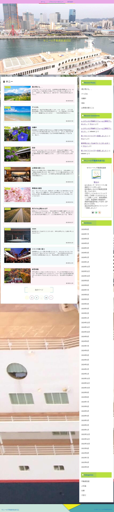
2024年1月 (85, 374)
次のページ (39, 290)
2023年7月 (85, 402)
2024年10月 (85, 332)
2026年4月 (85, 248)
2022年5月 (85, 467)
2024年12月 (85, 322)
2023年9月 (85, 392)
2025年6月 (85, 294)
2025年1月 (85, 318)
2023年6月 (85, 406)
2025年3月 (85, 308)
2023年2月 (85, 425)
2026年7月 (85, 234)
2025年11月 (85, 271)
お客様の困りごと (87, 108)
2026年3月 (85, 253)
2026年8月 (85, 229)
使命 (83, 103)
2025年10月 (85, 276)
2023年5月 (85, 411)
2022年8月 (85, 453)
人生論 (83, 486)
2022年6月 (85, 462)
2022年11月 (85, 439)
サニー (92, 124)
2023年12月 (85, 378)
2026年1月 (85, 262)
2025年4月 (85, 304)
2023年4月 (85, 416)
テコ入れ (84, 94)
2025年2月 (85, 313)
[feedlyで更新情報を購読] (96, 212)
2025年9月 (85, 280)
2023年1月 (85, 430)
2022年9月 (85, 448)
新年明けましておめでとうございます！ (95, 143)
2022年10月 (85, 444)
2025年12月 (85, 267)
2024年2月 (85, 369)
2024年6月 (85, 350)
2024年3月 (85, 364)
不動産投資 (85, 481)
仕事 (83, 490)
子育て (83, 495)
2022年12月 (85, 434)
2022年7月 (85, 458)
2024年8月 (85, 341)
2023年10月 (85, 388)
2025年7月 (85, 290)
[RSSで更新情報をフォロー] (99, 212)
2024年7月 (85, 346)
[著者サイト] (92, 212)
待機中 (83, 98)
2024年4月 (85, 360)
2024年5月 (85, 355)
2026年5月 (85, 243)
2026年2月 (85, 257)
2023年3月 (85, 420)
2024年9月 (85, 336)
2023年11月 (85, 383)
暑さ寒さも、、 (87, 89)
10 (46, 298)
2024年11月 (85, 327)
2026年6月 (85, 239)
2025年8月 (85, 285)
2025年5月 (85, 299)
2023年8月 (85, 397)
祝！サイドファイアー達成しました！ (94, 136)
